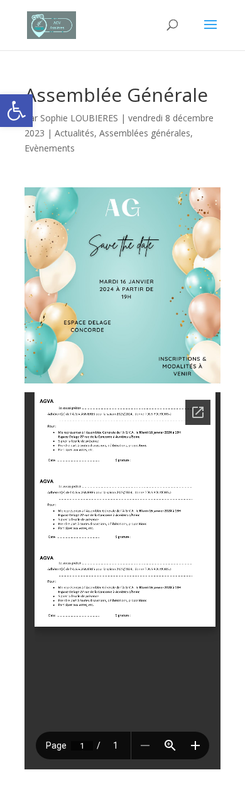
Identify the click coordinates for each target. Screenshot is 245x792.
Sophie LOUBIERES (79, 118)
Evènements (49, 148)
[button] (16, 110)
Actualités (74, 133)
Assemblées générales (144, 133)
